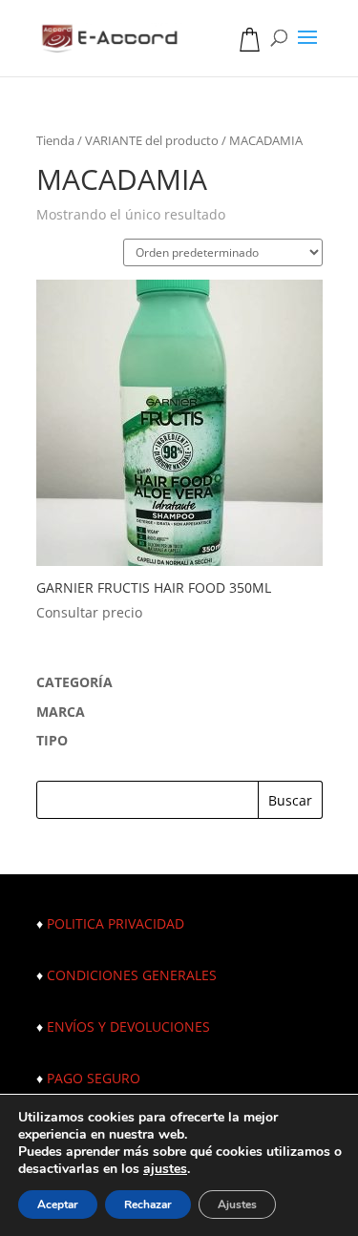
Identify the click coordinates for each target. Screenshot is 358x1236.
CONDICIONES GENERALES (132, 975)
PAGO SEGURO (93, 1078)
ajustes (165, 1169)
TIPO (52, 740)
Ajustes (237, 1204)
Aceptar (57, 1204)
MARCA (60, 711)
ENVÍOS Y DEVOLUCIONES (128, 1026)
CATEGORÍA (74, 682)
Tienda (55, 140)
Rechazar (148, 1204)
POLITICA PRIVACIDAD (115, 923)
